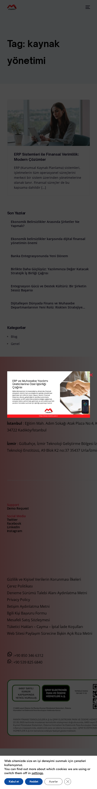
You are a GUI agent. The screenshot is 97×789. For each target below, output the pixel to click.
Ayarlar (53, 781)
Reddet (34, 781)
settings (37, 773)
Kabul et (14, 781)
